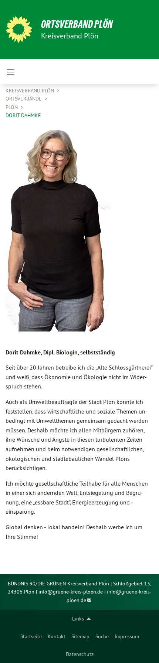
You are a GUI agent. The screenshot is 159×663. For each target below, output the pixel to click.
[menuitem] (31, 636)
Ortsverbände (24, 98)
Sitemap (80, 636)
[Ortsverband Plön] (19, 29)
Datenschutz (80, 654)
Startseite (31, 636)
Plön (12, 107)
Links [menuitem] (78, 618)
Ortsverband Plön (77, 24)
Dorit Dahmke (23, 115)
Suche (102, 636)
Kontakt (56, 636)
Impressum (127, 636)
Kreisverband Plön (30, 90)
